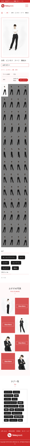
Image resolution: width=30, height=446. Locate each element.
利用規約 (18, 431)
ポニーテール (16, 262)
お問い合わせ (4, 431)
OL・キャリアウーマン (9, 257)
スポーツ (7, 413)
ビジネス (8, 69)
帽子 (21, 406)
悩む (6, 420)
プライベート (19, 409)
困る (20, 420)
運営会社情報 (12, 431)
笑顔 (16, 395)
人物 (7, 12)
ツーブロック (8, 416)
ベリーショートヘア (10, 402)
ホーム (2, 11)
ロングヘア (6, 268)
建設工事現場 (18, 416)
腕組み (15, 268)
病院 (6, 409)
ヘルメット (13, 420)
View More (22, 306)
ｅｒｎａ (3, 277)
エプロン (7, 399)
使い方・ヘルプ (25, 431)
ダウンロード (23, 80)
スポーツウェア (17, 413)
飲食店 (20, 402)
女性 (16, 69)
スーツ (3, 69)
